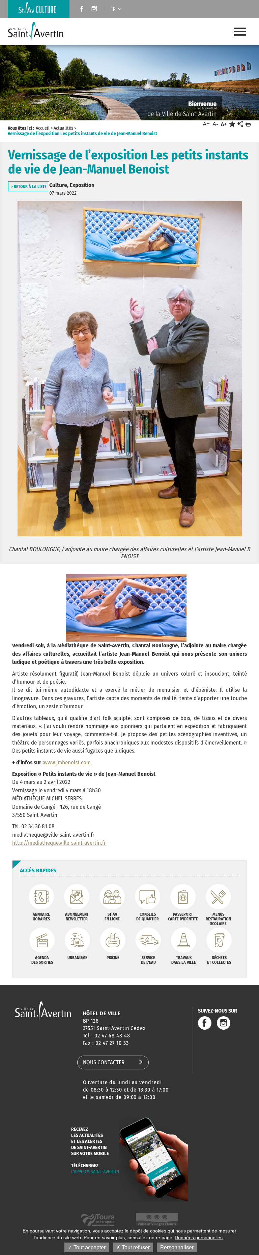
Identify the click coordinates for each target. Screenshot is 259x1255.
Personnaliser (177, 1247)
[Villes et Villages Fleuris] (157, 1220)
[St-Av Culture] (38, 9)
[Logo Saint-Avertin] (41, 32)
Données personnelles (199, 1237)
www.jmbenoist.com (67, 762)
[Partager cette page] (240, 124)
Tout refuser (135, 1247)
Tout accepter (89, 1247)
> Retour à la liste (29, 186)
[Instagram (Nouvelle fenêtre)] (95, 9)
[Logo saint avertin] (43, 1011)
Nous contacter (103, 1062)
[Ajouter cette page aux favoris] (232, 124)
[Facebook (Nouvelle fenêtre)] (79, 9)
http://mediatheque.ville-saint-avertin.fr (59, 842)
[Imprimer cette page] (248, 124)
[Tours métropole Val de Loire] (97, 1220)
